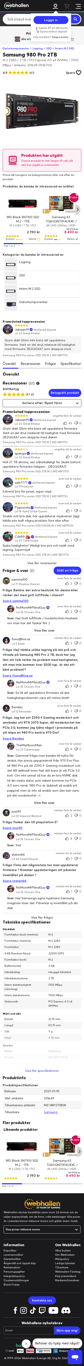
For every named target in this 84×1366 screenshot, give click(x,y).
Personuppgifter (14, 1271)
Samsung (51, 1112)
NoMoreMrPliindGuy (30, 607)
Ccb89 (20, 536)
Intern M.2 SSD (64, 48)
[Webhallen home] (16, 5)
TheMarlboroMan (29, 745)
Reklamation (12, 1267)
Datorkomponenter (16, 48)
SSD (49, 48)
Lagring (38, 48)
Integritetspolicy (14, 1276)
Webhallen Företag (67, 1271)
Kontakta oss (42, 1300)
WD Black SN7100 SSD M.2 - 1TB (22, 1163)
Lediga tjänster (65, 1263)
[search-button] (75, 19)
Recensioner (30, 363)
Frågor (50, 363)
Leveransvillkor (13, 1254)
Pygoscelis (22, 507)
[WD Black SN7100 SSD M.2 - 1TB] (23, 203)
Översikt (9, 363)
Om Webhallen (65, 1254)
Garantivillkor (12, 1259)
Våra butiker (63, 1250)
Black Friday (11, 1284)
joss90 (16, 811)
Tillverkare (62, 1267)
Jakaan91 (22, 329)
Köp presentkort (65, 1276)
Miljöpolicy (62, 1259)
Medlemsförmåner (67, 1280)
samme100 (20, 579)
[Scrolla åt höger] (77, 209)
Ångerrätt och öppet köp (20, 1263)
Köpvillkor (10, 1250)
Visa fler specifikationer (42, 1071)
